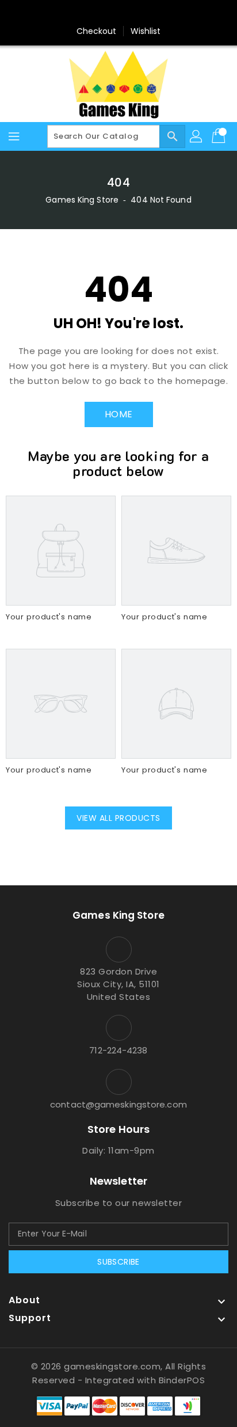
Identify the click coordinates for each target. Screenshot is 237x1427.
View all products (118, 818)
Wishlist (146, 31)
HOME (119, 414)
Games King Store (81, 200)
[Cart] (219, 136)
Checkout (97, 31)
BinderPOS (182, 1380)
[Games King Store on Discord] (140, 13)
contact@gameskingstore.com (118, 1104)
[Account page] (196, 136)
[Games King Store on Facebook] (96, 13)
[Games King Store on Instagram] (118, 13)
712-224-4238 (118, 1050)
